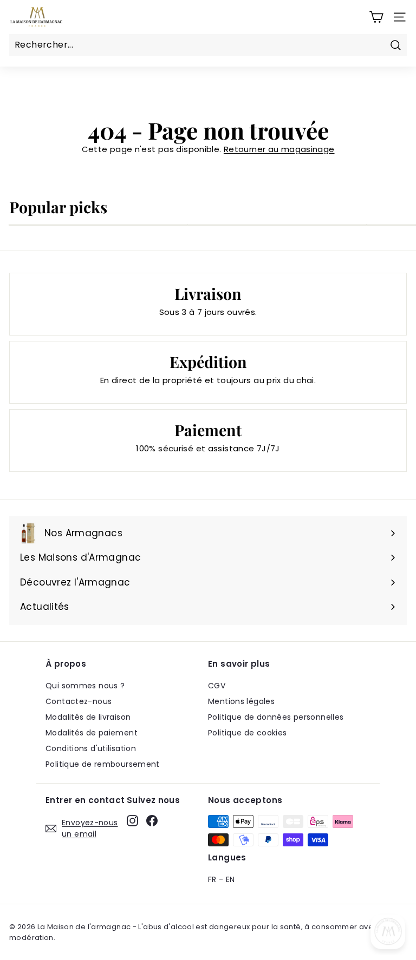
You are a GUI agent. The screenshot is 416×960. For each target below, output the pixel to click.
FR (212, 879)
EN (230, 879)
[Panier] (376, 17)
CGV (216, 685)
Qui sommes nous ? (85, 685)
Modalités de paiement (92, 732)
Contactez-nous (79, 701)
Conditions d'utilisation (91, 748)
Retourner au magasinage (279, 149)
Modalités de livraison (88, 717)
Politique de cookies (247, 732)
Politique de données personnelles (275, 717)
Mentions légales (241, 701)
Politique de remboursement (103, 764)
